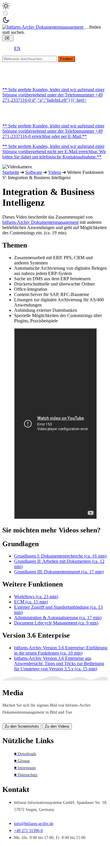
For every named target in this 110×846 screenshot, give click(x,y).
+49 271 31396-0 (28, 830)
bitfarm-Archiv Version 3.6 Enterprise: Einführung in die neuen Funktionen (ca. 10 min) (60, 650)
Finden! (66, 59)
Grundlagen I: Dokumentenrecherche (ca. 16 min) (60, 555)
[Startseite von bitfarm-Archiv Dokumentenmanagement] (43, 27)
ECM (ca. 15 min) (31, 601)
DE (8, 38)
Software (33, 172)
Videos (54, 172)
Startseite (10, 172)
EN (17, 48)
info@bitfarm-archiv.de (33, 823)
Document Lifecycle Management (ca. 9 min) (56, 622)
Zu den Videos (57, 726)
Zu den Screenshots (22, 726)
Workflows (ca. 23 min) (36, 596)
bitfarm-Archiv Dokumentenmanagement (40, 222)
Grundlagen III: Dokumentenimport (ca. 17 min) (59, 571)
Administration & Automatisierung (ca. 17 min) (57, 617)
